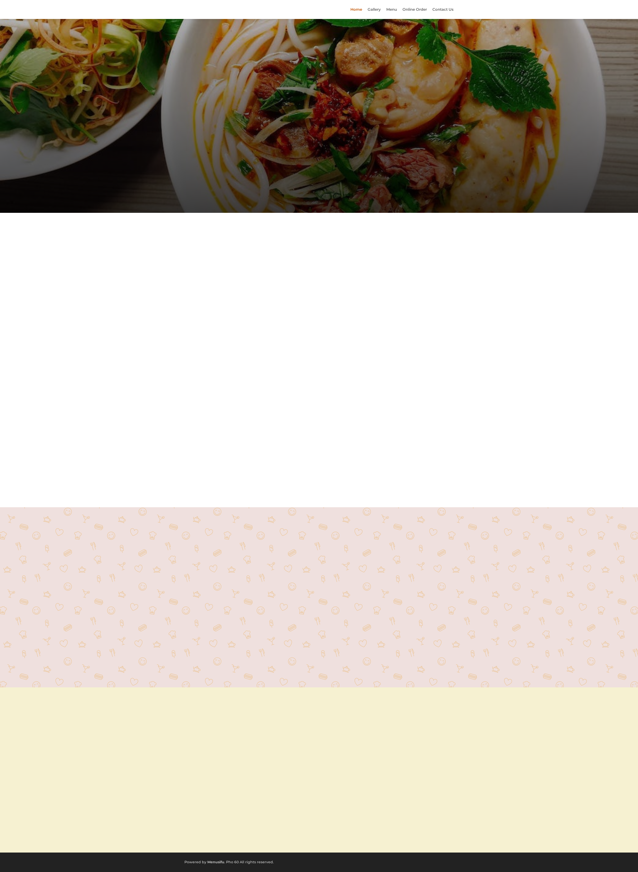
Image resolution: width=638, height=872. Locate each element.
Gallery (374, 9)
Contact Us (443, 9)
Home (356, 9)
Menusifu (215, 862)
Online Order (414, 9)
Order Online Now (319, 608)
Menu (391, 9)
